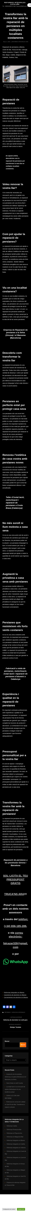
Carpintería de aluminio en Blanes (15, 995)
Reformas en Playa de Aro (14, 1133)
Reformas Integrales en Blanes (16, 1140)
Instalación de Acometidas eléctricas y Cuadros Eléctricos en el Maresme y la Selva (15, 1077)
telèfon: (23, 919)
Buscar (7, 1041)
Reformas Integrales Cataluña (15, 3)
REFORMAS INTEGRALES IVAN (20, 41)
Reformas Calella (12, 1126)
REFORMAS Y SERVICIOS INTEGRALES (14, 1012)
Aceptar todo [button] (21, 1209)
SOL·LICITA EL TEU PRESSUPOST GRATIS (15, 879)
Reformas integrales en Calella (16, 1144)
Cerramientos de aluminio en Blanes (16, 997)
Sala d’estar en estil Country (14, 1083)
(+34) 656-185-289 (15, 926)
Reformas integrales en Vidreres (16, 1147)
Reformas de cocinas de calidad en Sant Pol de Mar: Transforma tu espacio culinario (15, 1104)
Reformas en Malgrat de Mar (15, 1136)
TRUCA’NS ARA (14, 894)
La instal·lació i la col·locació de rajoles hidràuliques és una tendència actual (15, 1089)
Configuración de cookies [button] (9, 1209)
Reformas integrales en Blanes (14, 992)
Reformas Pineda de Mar (14, 1129)
